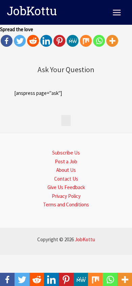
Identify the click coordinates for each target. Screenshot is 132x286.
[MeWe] (73, 41)
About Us (66, 170)
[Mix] (86, 41)
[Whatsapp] (99, 41)
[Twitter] (20, 41)
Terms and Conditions (66, 204)
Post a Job (66, 161)
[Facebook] (7, 41)
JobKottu (32, 12)
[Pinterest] (59, 41)
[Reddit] (33, 41)
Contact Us (66, 179)
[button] (66, 120)
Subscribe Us (66, 152)
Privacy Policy (66, 196)
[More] (112, 41)
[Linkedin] (46, 41)
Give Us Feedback (66, 187)
